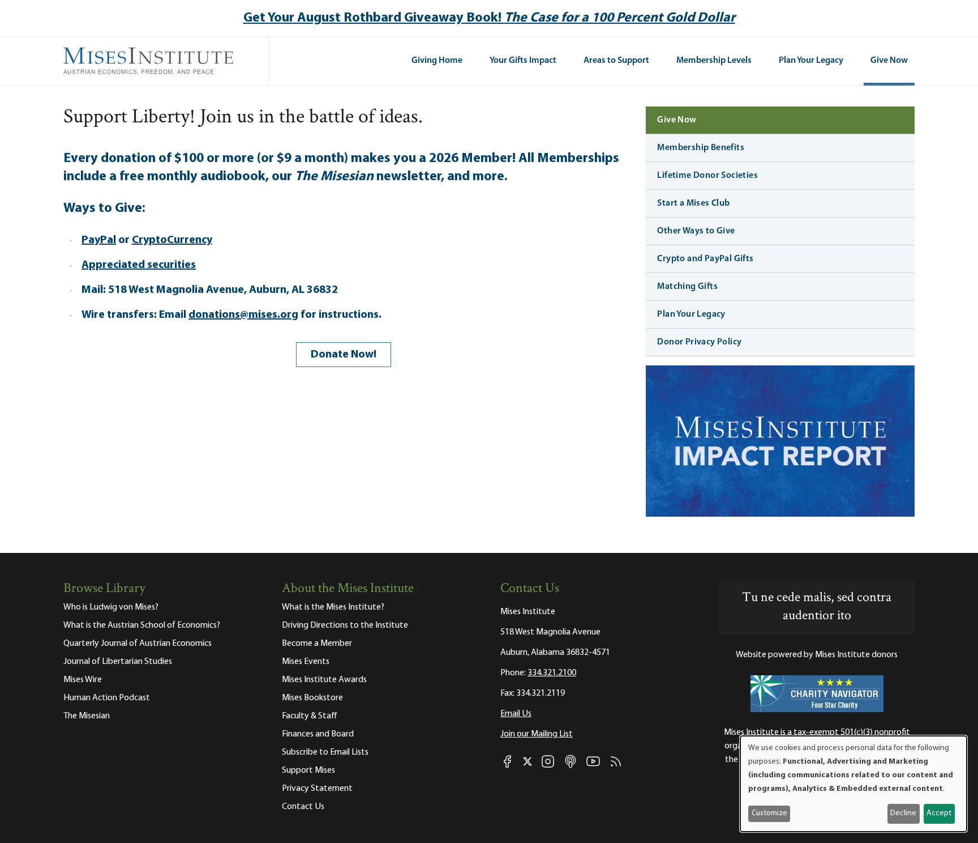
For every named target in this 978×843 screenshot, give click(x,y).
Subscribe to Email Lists (325, 752)
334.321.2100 (551, 673)
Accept (938, 813)
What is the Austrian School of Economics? (141, 625)
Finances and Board (318, 734)
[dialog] (853, 784)
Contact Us (303, 806)
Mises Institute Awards (324, 679)
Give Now (889, 60)
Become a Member (317, 643)
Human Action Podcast (106, 697)
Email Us (515, 713)
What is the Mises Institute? (333, 607)
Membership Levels (714, 60)
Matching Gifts (687, 286)
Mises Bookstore (312, 697)
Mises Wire (82, 679)
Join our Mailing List (536, 734)
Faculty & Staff (309, 716)
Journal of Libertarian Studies (117, 661)
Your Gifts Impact (523, 60)
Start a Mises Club (693, 203)
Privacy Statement (317, 788)
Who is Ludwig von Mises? (110, 607)
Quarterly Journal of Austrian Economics (137, 643)
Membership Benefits (700, 147)
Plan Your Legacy (811, 60)
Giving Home (436, 60)
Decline (903, 813)
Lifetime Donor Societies (707, 175)
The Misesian (86, 716)
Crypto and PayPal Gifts (705, 258)
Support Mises (308, 770)
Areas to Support (616, 60)
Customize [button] (769, 813)
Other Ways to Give (696, 231)
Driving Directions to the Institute (345, 625)
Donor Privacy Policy (699, 342)
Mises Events (305, 661)
